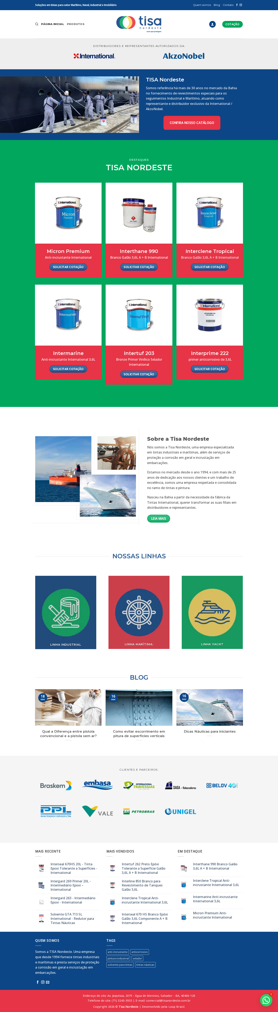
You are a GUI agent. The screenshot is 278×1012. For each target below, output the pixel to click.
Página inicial (52, 24)
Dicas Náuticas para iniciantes (210, 731)
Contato (228, 5)
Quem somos (202, 5)
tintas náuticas (145, 965)
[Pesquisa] (36, 24)
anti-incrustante (118, 952)
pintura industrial (118, 958)
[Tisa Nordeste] (139, 24)
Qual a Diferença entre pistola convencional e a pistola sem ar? (68, 733)
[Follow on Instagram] (241, 5)
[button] (212, 24)
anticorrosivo (139, 952)
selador (137, 958)
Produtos (75, 24)
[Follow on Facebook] (237, 5)
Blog (217, 5)
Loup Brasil (176, 1007)
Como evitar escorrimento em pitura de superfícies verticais (139, 733)
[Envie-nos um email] (47, 982)
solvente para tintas (120, 965)
